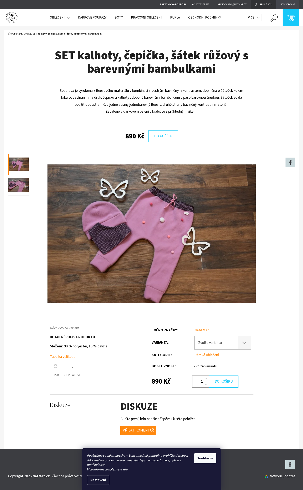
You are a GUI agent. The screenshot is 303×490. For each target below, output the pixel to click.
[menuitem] (60, 17)
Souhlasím (205, 458)
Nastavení (98, 480)
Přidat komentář (138, 430)
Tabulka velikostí (63, 356)
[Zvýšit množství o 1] (206, 379)
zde (124, 469)
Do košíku (163, 136)
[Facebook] (290, 162)
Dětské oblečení (206, 355)
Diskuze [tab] (60, 405)
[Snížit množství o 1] (206, 384)
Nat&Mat (201, 330)
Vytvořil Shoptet (282, 476)
